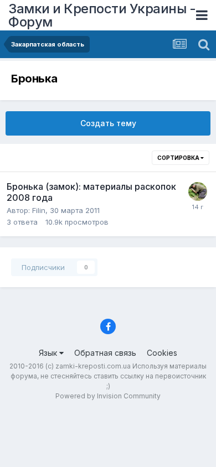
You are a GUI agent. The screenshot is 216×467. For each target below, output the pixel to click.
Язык (49, 352)
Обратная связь (105, 352)
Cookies (162, 352)
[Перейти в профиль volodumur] (197, 191)
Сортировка (178, 157)
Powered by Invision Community (108, 396)
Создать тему (108, 123)
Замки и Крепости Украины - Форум (102, 15)
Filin (38, 210)
